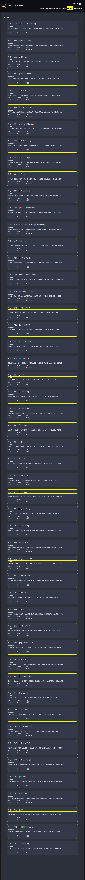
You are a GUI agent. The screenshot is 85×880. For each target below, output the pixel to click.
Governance (53, 8)
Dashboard (44, 8)
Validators (62, 8)
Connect (75, 3)
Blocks (69, 8)
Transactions (77, 8)
